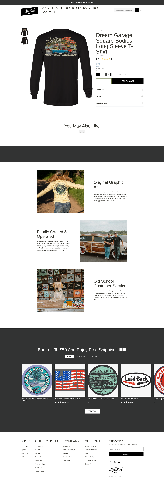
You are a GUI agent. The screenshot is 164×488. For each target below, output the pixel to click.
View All (92, 411)
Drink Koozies (81, 356)
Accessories (65, 8)
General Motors (87, 8)
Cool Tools (94, 356)
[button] (100, 69)
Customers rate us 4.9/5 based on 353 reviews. (125, 59)
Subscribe (126, 454)
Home (97, 30)
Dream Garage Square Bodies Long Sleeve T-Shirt (118, 30)
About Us (48, 12)
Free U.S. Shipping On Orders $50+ (82, 2)
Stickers (69, 356)
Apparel (47, 8)
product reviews (113, 297)
